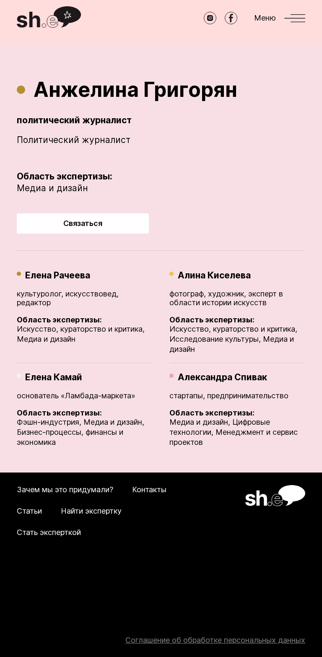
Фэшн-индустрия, (49, 422)
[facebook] (231, 18)
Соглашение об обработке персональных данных (215, 640)
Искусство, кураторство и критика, (81, 329)
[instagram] (210, 18)
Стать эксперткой (49, 532)
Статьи (29, 510)
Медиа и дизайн (52, 188)
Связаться (82, 223)
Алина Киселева (214, 275)
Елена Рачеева (57, 275)
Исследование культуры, (215, 339)
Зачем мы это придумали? (65, 489)
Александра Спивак (222, 377)
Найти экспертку (91, 510)
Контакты (149, 489)
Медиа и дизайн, (113, 422)
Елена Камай (53, 377)
